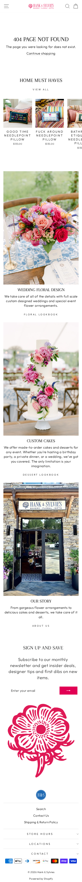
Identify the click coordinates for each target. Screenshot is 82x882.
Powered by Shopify (41, 878)
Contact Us (41, 815)
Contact (40, 853)
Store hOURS (40, 833)
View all (41, 89)
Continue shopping (40, 53)
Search (41, 809)
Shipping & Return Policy (41, 822)
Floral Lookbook (41, 314)
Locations (40, 843)
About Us (41, 625)
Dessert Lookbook (41, 474)
